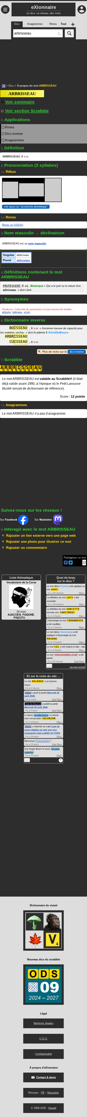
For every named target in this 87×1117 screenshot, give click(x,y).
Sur (8, 519)
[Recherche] (69, 33)
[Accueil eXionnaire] (3, 85)
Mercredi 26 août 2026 (36, 707)
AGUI (54, 589)
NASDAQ (52, 638)
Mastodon (53, 1092)
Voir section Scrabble (27, 110)
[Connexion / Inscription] (81, 9)
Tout (76, 661)
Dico (11, 85)
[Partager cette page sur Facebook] (66, 563)
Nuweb (52, 1108)
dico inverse (77, 351)
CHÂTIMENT (67, 612)
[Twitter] (71, 563)
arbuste (6, 312)
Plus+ (81, 593)
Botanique (36, 285)
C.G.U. (43, 1038)
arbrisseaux (23, 260)
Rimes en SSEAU (12, 224)
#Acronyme (66, 632)
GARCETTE (73, 609)
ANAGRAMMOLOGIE (66, 655)
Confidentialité (43, 1053)
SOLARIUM (48, 718)
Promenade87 (43, 741)
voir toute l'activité (77, 667)
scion (27, 312)
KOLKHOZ (38, 681)
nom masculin (37, 243)
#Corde (64, 586)
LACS (70, 597)
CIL (56, 646)
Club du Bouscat (33, 704)
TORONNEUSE (75, 620)
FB (42, 1092)
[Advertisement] (43, 59)
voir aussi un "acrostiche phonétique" (26, 206)
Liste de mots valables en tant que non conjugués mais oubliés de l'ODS (42, 729)
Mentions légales (43, 1023)
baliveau (17, 312)
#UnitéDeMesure (58, 332)
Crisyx (28, 693)
